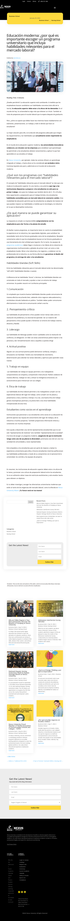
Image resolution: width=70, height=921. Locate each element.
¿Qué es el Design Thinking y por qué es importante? (49, 671)
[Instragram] (22, 892)
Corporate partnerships (11, 893)
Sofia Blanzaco (17, 58)
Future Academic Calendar (10, 871)
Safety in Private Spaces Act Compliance (24, 878)
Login (23, 1)
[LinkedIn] (25, 892)
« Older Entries (11, 756)
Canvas (29, 1)
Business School (14, 16)
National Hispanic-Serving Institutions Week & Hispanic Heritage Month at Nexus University (19, 673)
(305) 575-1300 (44, 1)
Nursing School (55, 20)
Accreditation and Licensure (11, 900)
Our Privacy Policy (11, 844)
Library (34, 1)
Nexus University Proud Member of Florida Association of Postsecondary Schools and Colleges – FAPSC (20, 726)
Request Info (23, 864)
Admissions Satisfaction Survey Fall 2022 (48, 509)
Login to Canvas (24, 860)
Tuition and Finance (10, 878)
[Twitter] (28, 892)
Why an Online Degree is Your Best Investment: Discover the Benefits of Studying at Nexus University (50, 505)
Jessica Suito (13, 627)
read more (11, 644)
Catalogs (21, 862)
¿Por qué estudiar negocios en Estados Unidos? (49, 721)
